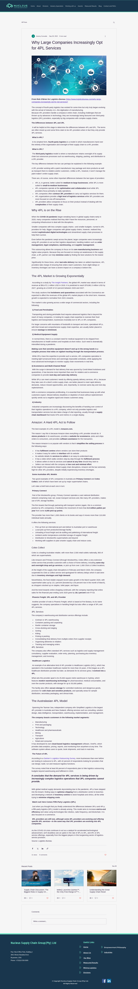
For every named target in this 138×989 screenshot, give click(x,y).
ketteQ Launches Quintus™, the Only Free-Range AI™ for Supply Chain (68, 891)
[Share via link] (47, 849)
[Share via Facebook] (33, 849)
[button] (114, 22)
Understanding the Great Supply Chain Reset (100, 891)
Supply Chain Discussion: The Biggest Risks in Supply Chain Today (36, 891)
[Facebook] (104, 981)
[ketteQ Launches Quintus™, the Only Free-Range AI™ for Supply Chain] (69, 878)
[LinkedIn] (109, 981)
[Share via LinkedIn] (42, 849)
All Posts (24, 22)
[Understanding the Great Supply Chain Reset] (101, 878)
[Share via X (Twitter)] (37, 849)
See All (114, 866)
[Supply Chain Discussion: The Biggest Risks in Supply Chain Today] (36, 878)
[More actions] (105, 36)
